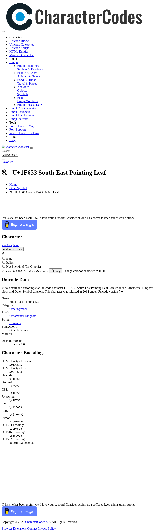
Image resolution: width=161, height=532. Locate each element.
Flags (20, 97)
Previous (7, 245)
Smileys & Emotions (30, 69)
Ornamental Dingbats (22, 316)
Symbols (22, 94)
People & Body (27, 72)
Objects (22, 90)
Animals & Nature (28, 76)
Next (16, 245)
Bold (9, 258)
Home (13, 184)
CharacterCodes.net (37, 522)
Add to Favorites (12, 249)
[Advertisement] (80, 207)
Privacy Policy (47, 528)
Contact (32, 528)
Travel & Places (27, 83)
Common (15, 323)
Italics (10, 262)
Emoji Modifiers (27, 101)
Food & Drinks (26, 80)
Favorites (7, 162)
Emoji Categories (28, 65)
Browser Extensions (14, 528)
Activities (23, 87)
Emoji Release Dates (30, 104)
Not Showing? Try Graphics (23, 266)
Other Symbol (18, 188)
